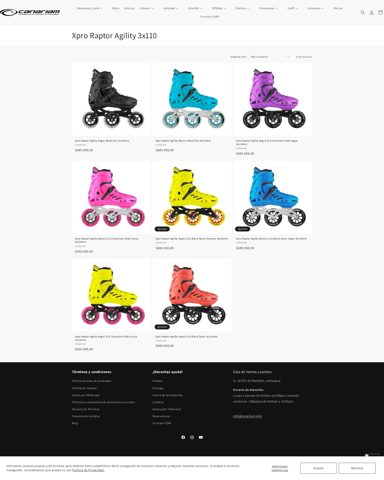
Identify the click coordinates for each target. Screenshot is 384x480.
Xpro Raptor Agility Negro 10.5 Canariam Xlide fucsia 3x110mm (106, 338)
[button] (92, 8)
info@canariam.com (247, 416)
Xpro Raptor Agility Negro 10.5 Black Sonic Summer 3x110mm (192, 238)
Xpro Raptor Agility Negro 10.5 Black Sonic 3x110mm (187, 336)
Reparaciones (161, 416)
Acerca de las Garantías (168, 395)
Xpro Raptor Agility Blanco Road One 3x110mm (183, 140)
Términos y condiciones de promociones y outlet (103, 402)
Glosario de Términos (86, 409)
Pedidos (158, 381)
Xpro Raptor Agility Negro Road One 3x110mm (102, 140)
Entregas (158, 388)
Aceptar (318, 468)
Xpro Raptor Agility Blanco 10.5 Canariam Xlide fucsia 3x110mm (106, 240)
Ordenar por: (239, 56)
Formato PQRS (162, 423)
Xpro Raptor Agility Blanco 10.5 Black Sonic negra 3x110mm (271, 238)
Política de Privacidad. (88, 470)
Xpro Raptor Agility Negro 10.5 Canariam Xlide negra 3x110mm (267, 142)
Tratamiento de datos (86, 416)
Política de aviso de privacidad (91, 381)
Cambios (158, 402)
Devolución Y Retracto (167, 409)
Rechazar (357, 468)
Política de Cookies (84, 388)
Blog (75, 423)
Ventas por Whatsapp (86, 395)
